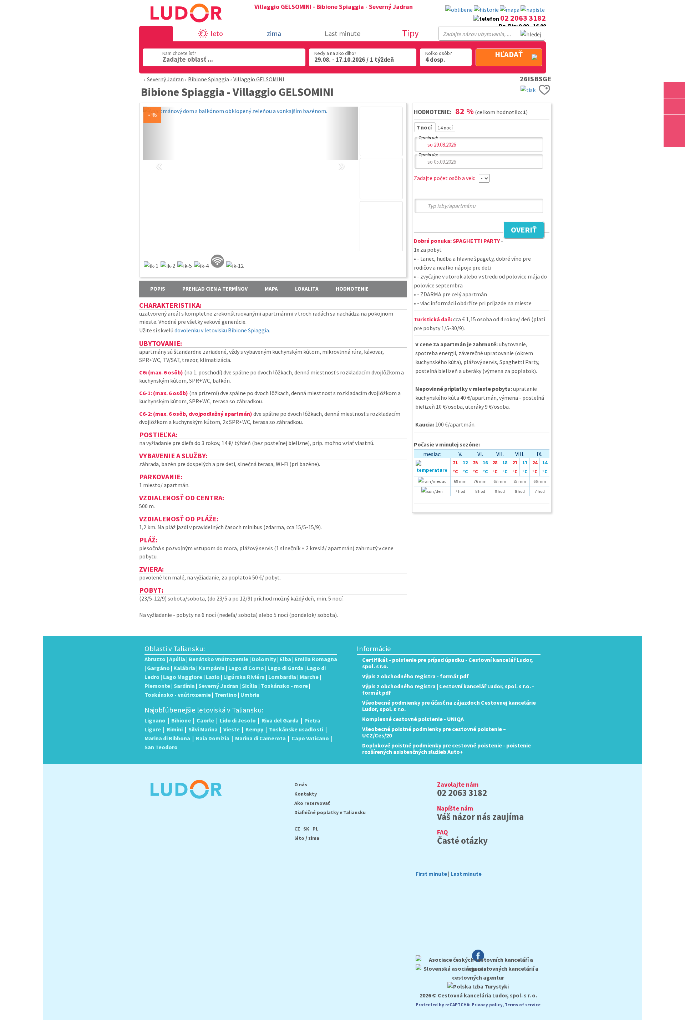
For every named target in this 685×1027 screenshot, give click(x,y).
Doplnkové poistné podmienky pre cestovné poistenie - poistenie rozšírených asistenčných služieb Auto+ (446, 748)
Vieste (231, 729)
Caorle (205, 720)
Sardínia (184, 685)
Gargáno (158, 667)
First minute (431, 873)
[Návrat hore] (675, 156)
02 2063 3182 (523, 18)
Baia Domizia (212, 738)
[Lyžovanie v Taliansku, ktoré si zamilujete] (674, 123)
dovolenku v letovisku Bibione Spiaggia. (222, 330)
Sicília (249, 685)
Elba (285, 659)
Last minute (342, 33)
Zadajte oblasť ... (187, 59)
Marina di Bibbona (167, 738)
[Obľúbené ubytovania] (459, 9)
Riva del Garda (280, 720)
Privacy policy (487, 1004)
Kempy (254, 729)
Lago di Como (246, 667)
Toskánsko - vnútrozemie (177, 694)
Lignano (155, 720)
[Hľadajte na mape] (674, 106)
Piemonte (157, 685)
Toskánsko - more (284, 685)
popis (157, 288)
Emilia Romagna (316, 659)
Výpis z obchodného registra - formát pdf (415, 676)
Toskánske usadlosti (296, 729)
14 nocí (445, 127)
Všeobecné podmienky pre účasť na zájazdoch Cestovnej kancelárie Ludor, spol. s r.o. (449, 705)
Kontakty (305, 794)
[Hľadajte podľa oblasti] (674, 90)
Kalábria (184, 667)
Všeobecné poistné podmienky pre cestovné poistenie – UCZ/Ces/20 (434, 732)
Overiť (520, 231)
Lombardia (282, 676)
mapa (271, 288)
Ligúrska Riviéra (244, 676)
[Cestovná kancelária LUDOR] (183, 803)
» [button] (341, 157)
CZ (297, 829)
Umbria (249, 694)
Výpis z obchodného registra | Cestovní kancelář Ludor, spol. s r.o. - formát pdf (448, 689)
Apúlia (177, 659)
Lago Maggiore (182, 676)
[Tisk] (528, 89)
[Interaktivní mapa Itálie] (509, 9)
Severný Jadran (165, 79)
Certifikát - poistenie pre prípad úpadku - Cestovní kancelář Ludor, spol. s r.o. (447, 663)
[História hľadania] (486, 9)
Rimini (175, 729)
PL (315, 829)
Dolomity (264, 659)
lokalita (307, 288)
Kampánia (212, 667)
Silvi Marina (203, 729)
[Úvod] (140, 79)
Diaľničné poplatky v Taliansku (330, 812)
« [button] (159, 157)
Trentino (225, 694)
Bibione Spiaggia (208, 79)
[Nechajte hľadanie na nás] (533, 9)
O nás (300, 784)
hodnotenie (352, 288)
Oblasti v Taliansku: (174, 648)
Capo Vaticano (310, 738)
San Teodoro (161, 747)
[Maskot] (674, 139)
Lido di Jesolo (238, 720)
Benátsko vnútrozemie (218, 659)
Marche (309, 676)
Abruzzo (155, 659)
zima (313, 838)
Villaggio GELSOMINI (258, 79)
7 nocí (425, 127)
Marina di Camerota (260, 738)
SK (306, 829)
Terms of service (523, 1004)
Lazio (213, 676)
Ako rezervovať (312, 803)
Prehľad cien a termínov (215, 288)
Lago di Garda (285, 667)
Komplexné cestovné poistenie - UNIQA (413, 718)
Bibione (181, 720)
